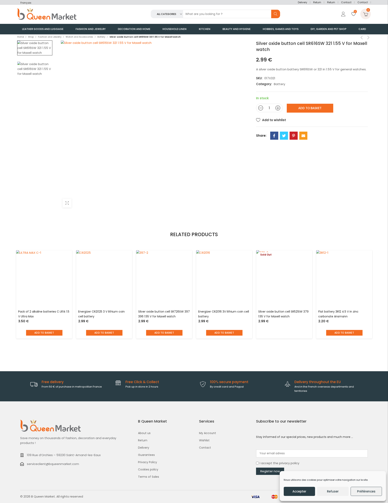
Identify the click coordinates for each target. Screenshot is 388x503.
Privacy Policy (147, 462)
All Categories (166, 14)
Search (275, 14)
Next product (368, 38)
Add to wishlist (274, 120)
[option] (34, 47)
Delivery (302, 2)
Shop (31, 36)
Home (20, 36)
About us (144, 433)
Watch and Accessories (79, 36)
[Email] (303, 136)
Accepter (299, 491)
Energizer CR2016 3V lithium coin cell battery (223, 314)
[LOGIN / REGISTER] (342, 14)
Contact (346, 2)
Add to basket (310, 108)
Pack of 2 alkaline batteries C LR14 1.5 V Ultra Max (43, 314)
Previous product (361, 38)
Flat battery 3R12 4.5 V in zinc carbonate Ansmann (338, 314)
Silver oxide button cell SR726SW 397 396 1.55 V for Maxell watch (164, 314)
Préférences (366, 491)
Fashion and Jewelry (49, 36)
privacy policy (289, 463)
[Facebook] (274, 136)
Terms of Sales (148, 477)
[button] (44, 333)
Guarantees (146, 455)
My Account (207, 433)
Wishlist (204, 440)
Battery (101, 36)
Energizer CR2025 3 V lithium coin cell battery (101, 314)
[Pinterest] (294, 136)
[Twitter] (284, 136)
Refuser (333, 491)
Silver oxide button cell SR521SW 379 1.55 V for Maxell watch (283, 314)
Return (317, 2)
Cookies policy (148, 469)
